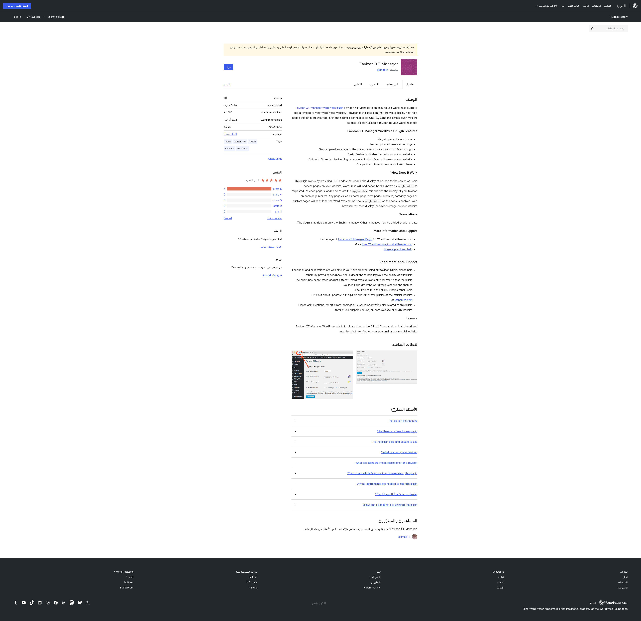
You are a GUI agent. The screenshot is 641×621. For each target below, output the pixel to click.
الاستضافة (623, 582)
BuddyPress (127, 587)
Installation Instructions (403, 420)
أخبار (625, 577)
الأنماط (500, 587)
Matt (130, 577)
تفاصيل (410, 84)
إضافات (500, 582)
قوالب (501, 577)
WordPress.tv (372, 587)
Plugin (228, 141)
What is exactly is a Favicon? (399, 452)
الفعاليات (253, 577)
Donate (251, 582)
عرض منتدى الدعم (271, 246)
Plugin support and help (398, 249)
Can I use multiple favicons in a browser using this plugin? (382, 473)
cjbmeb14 (383, 69)
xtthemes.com (403, 300)
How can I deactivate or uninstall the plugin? (390, 504)
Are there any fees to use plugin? (397, 431)
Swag (252, 587)
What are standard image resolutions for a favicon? (385, 462)
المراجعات (392, 84)
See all (228, 218)
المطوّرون (376, 582)
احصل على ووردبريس (17, 5)
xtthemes (229, 148)
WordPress (242, 148)
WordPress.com (123, 571)
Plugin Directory (619, 16)
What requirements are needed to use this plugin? (387, 483)
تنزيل (228, 67)
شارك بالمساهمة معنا (246, 571)
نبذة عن (624, 571)
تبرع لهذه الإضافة (272, 275)
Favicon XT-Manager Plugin (355, 239)
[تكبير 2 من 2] (348, 355)
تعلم (378, 571)
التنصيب (374, 84)
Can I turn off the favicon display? (396, 494)
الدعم (227, 84)
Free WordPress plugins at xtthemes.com (387, 244)
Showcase (498, 571)
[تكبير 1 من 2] (412, 355)
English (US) (230, 134)
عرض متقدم (275, 158)
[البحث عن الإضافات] (592, 28)
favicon (252, 141)
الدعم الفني (375, 577)
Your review (274, 218)
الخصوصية (623, 587)
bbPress (129, 582)
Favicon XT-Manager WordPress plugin (319, 107)
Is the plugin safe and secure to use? (394, 441)
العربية (593, 603)
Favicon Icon (240, 141)
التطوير (358, 84)
